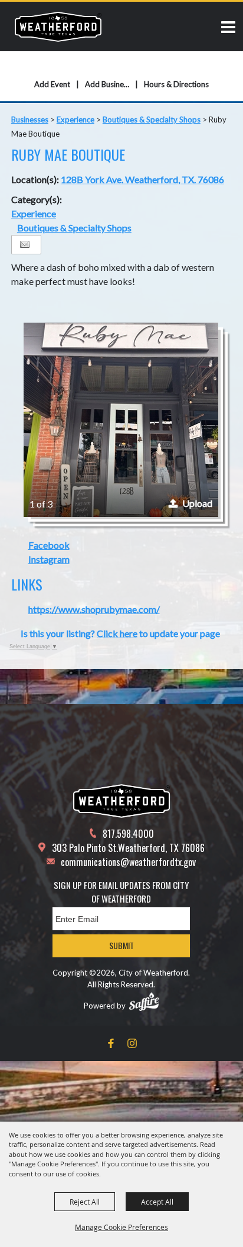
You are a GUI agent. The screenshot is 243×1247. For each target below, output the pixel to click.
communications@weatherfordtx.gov (128, 862)
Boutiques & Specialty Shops (152, 119)
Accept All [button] (157, 1201)
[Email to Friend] (25, 244)
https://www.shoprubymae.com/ (94, 609)
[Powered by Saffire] (144, 1001)
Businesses (29, 119)
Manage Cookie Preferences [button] (121, 1227)
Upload (197, 503)
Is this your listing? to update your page (120, 633)
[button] (121, 420)
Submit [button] (121, 945)
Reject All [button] (85, 1201)
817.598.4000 (128, 834)
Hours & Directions (176, 84)
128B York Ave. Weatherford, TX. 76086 (142, 179)
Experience (75, 119)
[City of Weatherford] (58, 26)
